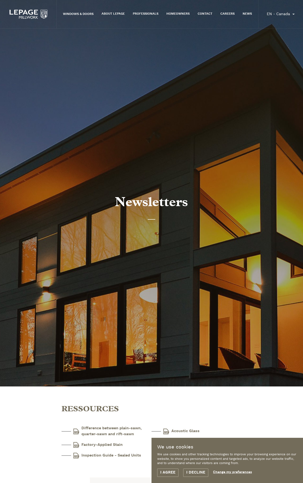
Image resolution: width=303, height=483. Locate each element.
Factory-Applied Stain (102, 445)
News (247, 14)
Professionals (145, 14)
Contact (205, 14)
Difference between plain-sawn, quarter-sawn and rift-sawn (111, 431)
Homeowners (178, 14)
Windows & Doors (78, 14)
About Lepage (113, 14)
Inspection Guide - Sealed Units (111, 455)
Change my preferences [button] (232, 472)
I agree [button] (167, 472)
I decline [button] (195, 472)
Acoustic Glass (185, 431)
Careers (227, 14)
